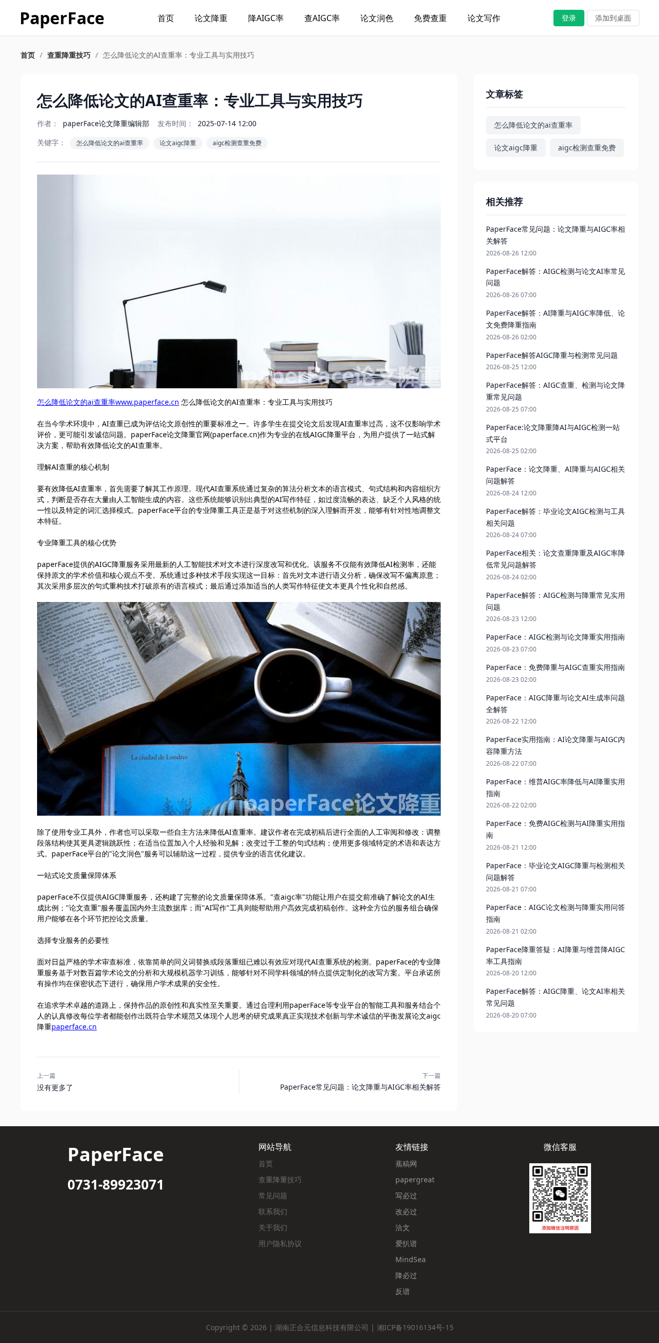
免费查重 (430, 18)
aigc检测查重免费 (237, 143)
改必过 (406, 1211)
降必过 (406, 1275)
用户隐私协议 (280, 1243)
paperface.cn (74, 1026)
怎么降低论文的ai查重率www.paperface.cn (108, 402)
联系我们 (272, 1211)
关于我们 (272, 1227)
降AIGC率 (266, 18)
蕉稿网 (406, 1163)
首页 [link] (28, 55)
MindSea (410, 1259)
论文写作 (483, 18)
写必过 (406, 1195)
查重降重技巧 (280, 1179)
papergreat (415, 1179)
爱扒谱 (406, 1243)
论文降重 (211, 18)
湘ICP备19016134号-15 (415, 1327)
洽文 (402, 1227)
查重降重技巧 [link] (69, 55)
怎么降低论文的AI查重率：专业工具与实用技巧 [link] (178, 55)
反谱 (402, 1291)
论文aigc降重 (178, 143)
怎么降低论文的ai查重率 (109, 143)
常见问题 (272, 1195)
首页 (166, 18)
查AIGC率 (322, 18)
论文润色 (376, 18)
